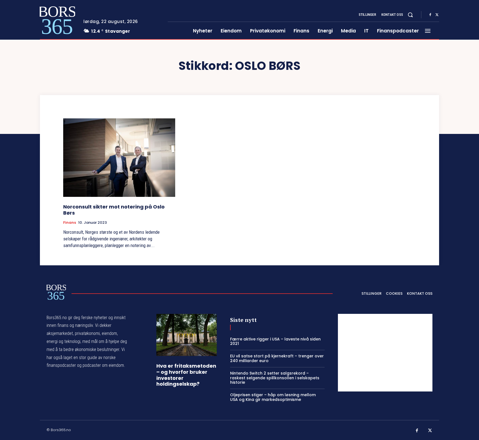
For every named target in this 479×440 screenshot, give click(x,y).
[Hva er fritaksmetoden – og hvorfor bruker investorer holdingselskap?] (186, 335)
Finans (69, 222)
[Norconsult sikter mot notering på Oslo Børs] (119, 157)
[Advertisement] (385, 352)
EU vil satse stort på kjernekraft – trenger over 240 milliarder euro (277, 358)
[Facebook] (430, 15)
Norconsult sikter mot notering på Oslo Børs (114, 209)
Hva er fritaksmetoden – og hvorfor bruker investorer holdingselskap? (186, 374)
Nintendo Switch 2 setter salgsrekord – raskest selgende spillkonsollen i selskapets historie (274, 377)
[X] (437, 15)
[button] (410, 14)
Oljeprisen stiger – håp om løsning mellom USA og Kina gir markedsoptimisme (273, 397)
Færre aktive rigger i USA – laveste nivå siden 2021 (275, 341)
